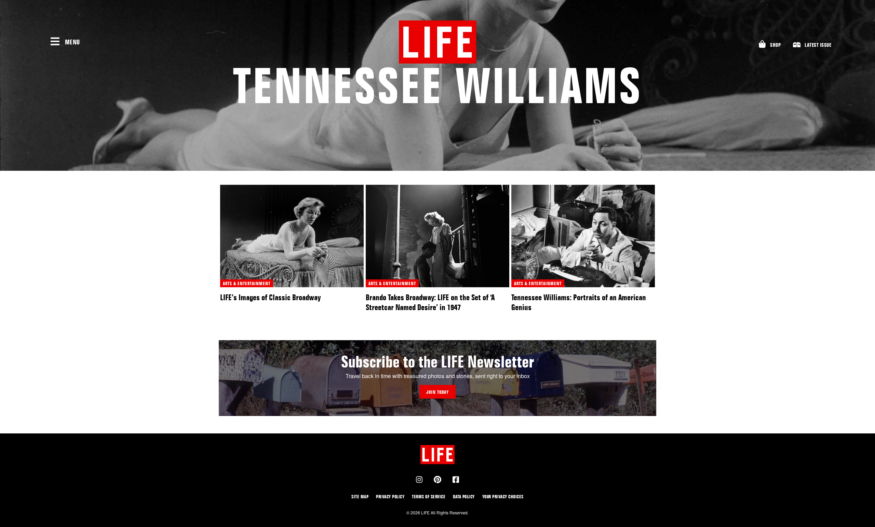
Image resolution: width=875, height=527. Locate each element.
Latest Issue (818, 45)
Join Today (437, 392)
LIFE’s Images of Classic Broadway (270, 297)
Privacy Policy (390, 496)
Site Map (359, 496)
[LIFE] (437, 42)
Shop (775, 45)
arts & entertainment (246, 283)
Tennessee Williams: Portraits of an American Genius (578, 302)
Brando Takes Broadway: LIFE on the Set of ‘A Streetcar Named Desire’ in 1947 (430, 302)
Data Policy (464, 496)
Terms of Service (428, 496)
